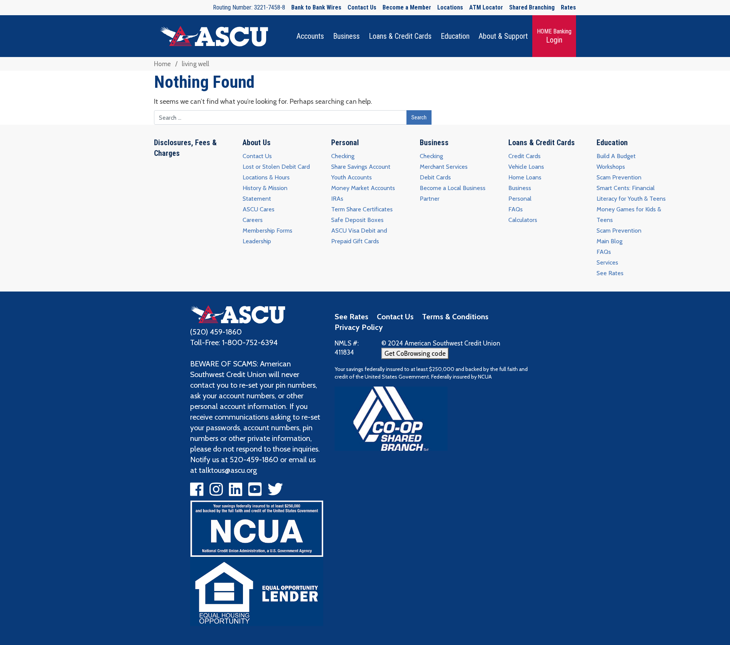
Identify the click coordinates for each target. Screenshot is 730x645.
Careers (253, 219)
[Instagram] (216, 492)
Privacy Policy (359, 327)
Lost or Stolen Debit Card (276, 166)
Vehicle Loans (526, 166)
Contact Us (362, 7)
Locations (450, 7)
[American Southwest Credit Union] (237, 313)
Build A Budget (616, 156)
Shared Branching (532, 7)
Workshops (611, 166)
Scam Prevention (619, 177)
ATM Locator (486, 7)
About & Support (503, 36)
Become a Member (406, 7)
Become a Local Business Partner (453, 193)
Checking (342, 156)
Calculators (522, 219)
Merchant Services (444, 166)
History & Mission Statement (265, 193)
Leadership (257, 241)
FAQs (515, 209)
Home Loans (524, 177)
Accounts (310, 36)
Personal (345, 142)
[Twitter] (275, 492)
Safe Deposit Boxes (357, 219)
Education (455, 36)
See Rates (610, 273)
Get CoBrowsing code (415, 353)
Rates (568, 7)
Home (162, 64)
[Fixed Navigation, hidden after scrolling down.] (211, 36)
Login (554, 36)
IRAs (337, 198)
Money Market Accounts (363, 188)
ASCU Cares (259, 209)
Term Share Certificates (362, 209)
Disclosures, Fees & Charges (185, 148)
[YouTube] (255, 492)
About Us (257, 142)
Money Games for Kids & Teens (629, 214)
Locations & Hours (266, 177)
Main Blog (609, 241)
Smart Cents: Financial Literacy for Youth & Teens (631, 193)
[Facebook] (196, 492)
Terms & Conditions (455, 316)
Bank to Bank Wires (316, 7)
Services (607, 262)
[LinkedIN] (235, 492)
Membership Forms (267, 230)
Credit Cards (524, 156)
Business (346, 36)
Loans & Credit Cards (400, 36)
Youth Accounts (351, 177)
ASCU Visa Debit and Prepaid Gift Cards (359, 236)
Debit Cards (435, 177)
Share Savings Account (360, 166)
